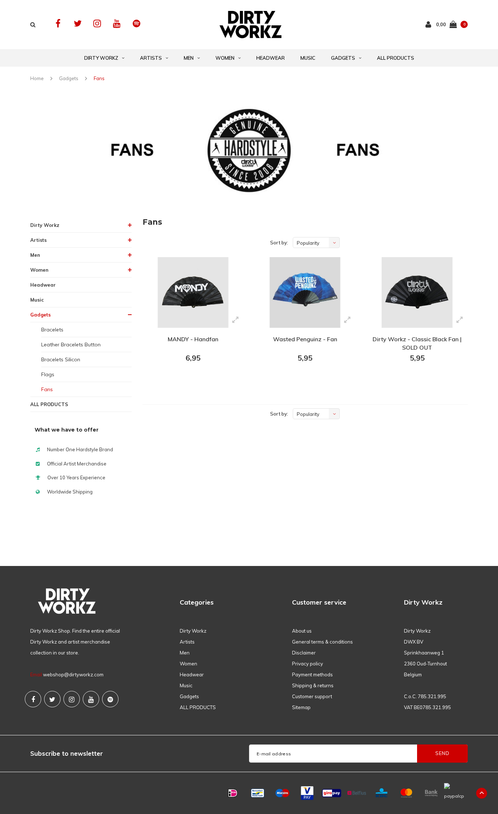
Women (224, 58)
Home (37, 78)
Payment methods (312, 674)
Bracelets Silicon (60, 359)
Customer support (312, 696)
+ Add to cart (188, 378)
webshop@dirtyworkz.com (73, 674)
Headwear (270, 58)
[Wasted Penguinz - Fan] (304, 292)
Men (189, 58)
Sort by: (279, 242)
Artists (151, 58)
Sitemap (301, 707)
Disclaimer (304, 653)
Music (307, 58)
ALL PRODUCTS (395, 58)
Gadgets (343, 58)
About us (302, 631)
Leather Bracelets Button (71, 344)
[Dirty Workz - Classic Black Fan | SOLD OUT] (416, 292)
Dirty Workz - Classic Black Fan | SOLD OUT (417, 343)
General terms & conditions (322, 642)
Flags (47, 374)
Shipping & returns (313, 685)
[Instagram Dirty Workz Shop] (97, 23)
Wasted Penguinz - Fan (305, 339)
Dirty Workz (101, 58)
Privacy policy (307, 663)
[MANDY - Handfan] (193, 292)
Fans (99, 78)
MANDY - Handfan (193, 339)
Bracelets (52, 329)
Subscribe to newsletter (66, 753)
